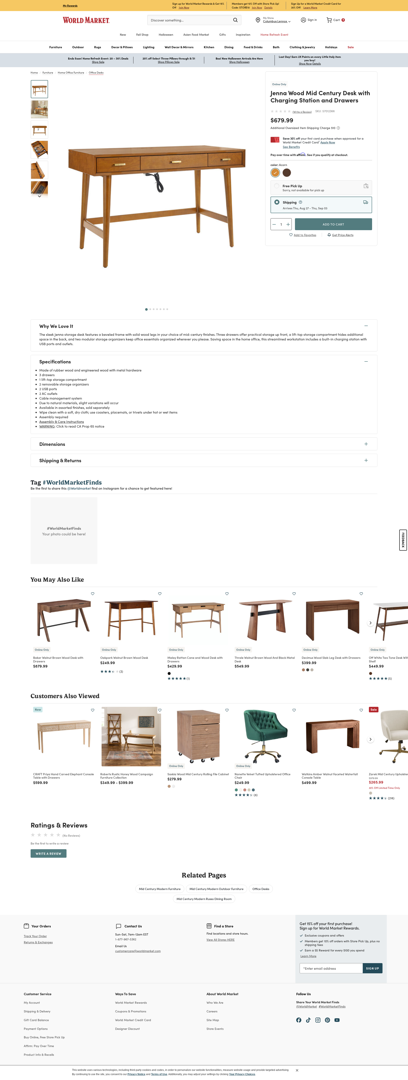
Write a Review (302, 111)
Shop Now (305, 63)
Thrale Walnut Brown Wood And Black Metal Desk (265, 659)
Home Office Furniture (71, 72)
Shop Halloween (239, 62)
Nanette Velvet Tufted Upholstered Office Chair (262, 776)
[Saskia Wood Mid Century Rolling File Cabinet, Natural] (169, 786)
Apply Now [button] (327, 142)
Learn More (310, 7)
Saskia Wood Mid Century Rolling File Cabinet (198, 774)
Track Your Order (35, 936)
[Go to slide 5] (160, 309)
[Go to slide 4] (157, 309)
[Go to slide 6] (164, 309)
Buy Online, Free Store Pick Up (44, 1037)
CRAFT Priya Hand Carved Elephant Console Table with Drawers (63, 776)
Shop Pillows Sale (169, 62)
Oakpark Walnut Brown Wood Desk (124, 657)
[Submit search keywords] (235, 20)
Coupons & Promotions (130, 1011)
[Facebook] (298, 1020)
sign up (372, 968)
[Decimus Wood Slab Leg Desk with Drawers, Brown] (303, 670)
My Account (32, 1003)
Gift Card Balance (36, 1020)
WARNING (47, 426)
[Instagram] (317, 1020)
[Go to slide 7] (167, 309)
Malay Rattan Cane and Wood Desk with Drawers (195, 659)
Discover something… (167, 20)
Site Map (213, 1020)
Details (268, 7)
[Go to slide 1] (146, 309)
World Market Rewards (131, 1003)
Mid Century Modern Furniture (160, 889)
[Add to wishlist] (92, 593)
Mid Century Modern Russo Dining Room (204, 899)
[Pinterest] (327, 1020)
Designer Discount (127, 1029)
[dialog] (204, 1072)
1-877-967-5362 (125, 939)
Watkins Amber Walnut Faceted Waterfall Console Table (330, 776)
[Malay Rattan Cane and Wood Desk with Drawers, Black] (169, 673)
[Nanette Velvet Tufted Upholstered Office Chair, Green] (236, 790)
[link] (336, 20)
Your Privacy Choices (242, 1074)
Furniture (47, 72)
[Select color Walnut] (287, 173)
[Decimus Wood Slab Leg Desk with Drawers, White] (312, 670)
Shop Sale (98, 62)
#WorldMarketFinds (332, 1006)
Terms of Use (159, 1074)
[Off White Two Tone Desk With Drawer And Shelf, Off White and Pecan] (370, 673)
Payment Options (36, 1029)
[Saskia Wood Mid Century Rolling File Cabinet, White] (173, 786)
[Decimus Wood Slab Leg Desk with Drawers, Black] (307, 670)
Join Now (184, 7)
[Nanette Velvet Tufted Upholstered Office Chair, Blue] (253, 790)
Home (34, 72)
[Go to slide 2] (150, 309)
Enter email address (320, 968)
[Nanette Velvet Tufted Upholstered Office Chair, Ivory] (240, 790)
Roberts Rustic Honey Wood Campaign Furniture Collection (126, 776)
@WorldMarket (306, 1006)
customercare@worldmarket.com (138, 951)
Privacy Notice (136, 1074)
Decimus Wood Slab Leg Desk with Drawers (331, 657)
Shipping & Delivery (37, 1011)
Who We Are (215, 1003)
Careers (212, 1011)
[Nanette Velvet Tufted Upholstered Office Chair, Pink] (244, 790)
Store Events (215, 1029)
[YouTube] (337, 1020)
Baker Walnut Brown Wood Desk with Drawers (58, 659)
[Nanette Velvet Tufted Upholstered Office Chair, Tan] (249, 790)
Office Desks (96, 72)
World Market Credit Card (133, 1020)
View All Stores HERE (221, 940)
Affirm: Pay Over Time (39, 1046)
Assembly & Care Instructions (61, 421)
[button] (55, 47)
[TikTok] (308, 1020)
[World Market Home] (86, 20)
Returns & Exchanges (38, 942)
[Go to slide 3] (153, 309)
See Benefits (291, 147)
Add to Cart (333, 224)
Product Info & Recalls (39, 1055)
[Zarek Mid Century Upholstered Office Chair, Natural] (370, 793)
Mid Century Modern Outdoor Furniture (217, 889)
